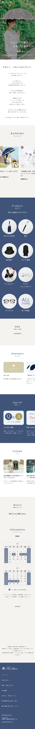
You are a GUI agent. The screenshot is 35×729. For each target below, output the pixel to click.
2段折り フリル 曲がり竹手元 (9, 171)
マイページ (5, 675)
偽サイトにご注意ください (17, 514)
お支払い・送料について (9, 695)
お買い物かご (6, 680)
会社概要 (4, 690)
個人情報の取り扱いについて (10, 706)
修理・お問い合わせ (8, 685)
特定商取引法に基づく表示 (9, 701)
